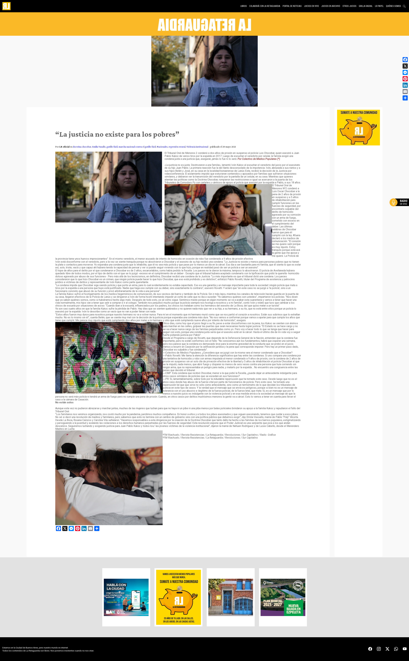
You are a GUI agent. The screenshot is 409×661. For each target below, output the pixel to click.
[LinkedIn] (405, 85)
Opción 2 (400, 208)
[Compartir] (405, 98)
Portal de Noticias (292, 6)
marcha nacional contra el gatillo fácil (137, 146)
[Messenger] (405, 72)
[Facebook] (405, 59)
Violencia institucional (197, 146)
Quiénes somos (393, 6)
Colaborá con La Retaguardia (264, 6)
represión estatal (177, 146)
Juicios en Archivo (330, 6)
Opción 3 (400, 210)
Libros (243, 6)
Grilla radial (366, 6)
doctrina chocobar (82, 146)
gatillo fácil (112, 146)
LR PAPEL (379, 6)
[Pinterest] (405, 79)
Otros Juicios (349, 6)
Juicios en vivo (311, 6)
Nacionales (162, 146)
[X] (405, 66)
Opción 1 (400, 207)
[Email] (405, 91)
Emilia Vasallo (99, 146)
